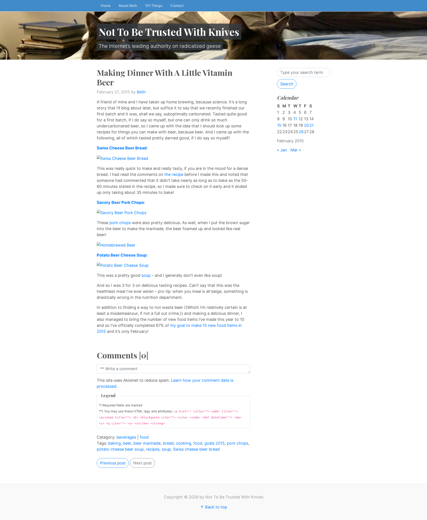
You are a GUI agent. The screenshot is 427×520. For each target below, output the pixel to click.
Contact (177, 6)
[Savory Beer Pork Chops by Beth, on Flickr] (121, 212)
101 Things (153, 6)
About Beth (128, 6)
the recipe (173, 174)
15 (279, 125)
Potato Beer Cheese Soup (122, 255)
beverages (126, 437)
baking (114, 443)
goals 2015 (214, 443)
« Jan (282, 150)
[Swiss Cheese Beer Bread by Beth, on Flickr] (122, 158)
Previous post (113, 463)
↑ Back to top (213, 507)
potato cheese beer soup (120, 449)
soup (146, 275)
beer (127, 443)
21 (311, 125)
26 (301, 131)
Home (106, 6)
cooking (183, 443)
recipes (152, 449)
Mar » (295, 150)
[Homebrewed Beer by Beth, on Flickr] (116, 244)
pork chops (120, 222)
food (144, 437)
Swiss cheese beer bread (196, 449)
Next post (142, 463)
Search (286, 84)
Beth (141, 92)
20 (306, 125)
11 (295, 118)
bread (168, 443)
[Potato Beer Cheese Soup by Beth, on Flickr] (123, 265)
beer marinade (147, 443)
